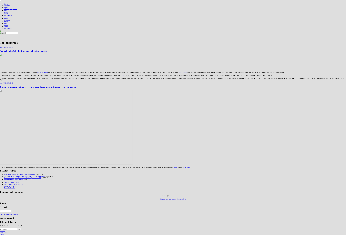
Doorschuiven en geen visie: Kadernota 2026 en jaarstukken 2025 (22, 178)
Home (2, 38)
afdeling (6, 10)
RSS (1, 214)
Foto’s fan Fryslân (9, 188)
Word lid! (2, 231)
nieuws (6, 4)
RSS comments (7, 214)
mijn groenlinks (8, 15)
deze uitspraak (183, 72)
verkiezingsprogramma (10, 9)
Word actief (3, 232)
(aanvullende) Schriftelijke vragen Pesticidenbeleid (23, 51)
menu (7, 1)
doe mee (6, 12)
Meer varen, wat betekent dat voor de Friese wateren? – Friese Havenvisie (25, 176)
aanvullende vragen (42, 72)
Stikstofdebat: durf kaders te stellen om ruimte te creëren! (20, 174)
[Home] (0, 31)
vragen (176, 167)
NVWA (123, 75)
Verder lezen (186, 167)
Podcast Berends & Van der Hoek (13, 184)
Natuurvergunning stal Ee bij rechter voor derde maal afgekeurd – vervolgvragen (38, 87)
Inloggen (15, 214)
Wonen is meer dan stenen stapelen (13, 179)
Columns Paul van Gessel (11, 182)
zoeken (3, 1)
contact (6, 14)
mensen (6, 7)
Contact (2, 234)
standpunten (7, 5)
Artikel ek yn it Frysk (10, 186)
